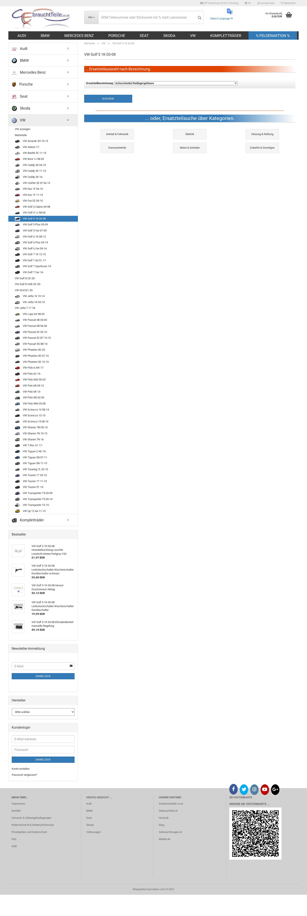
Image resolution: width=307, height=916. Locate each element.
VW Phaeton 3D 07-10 (35, 355)
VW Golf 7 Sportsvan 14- (37, 266)
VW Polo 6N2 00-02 (34, 379)
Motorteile (21, 135)
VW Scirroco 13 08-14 (35, 421)
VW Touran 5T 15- (33, 487)
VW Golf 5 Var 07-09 (34, 230)
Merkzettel (289, 3)
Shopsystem (140, 889)
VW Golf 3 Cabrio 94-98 (36, 206)
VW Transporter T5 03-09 (37, 493)
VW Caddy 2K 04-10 (34, 165)
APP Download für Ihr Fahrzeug (220, 3)
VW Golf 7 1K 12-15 (34, 254)
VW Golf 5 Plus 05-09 (35, 224)
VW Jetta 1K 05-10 (33, 302)
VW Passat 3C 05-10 (34, 332)
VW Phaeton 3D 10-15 (35, 361)
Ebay (161, 824)
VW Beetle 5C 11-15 (34, 152)
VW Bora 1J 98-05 (33, 158)
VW (193, 35)
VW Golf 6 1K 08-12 (34, 236)
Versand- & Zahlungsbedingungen (31, 817)
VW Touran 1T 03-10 (34, 475)
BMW (45, 35)
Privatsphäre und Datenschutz (29, 832)
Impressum (18, 803)
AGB (14, 846)
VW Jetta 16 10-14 (33, 296)
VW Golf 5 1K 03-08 (34, 218)
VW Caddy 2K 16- (32, 176)
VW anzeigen (22, 129)
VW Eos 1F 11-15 (32, 194)
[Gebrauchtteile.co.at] (44, 18)
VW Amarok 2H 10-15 (35, 141)
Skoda (169, 35)
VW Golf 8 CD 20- (25, 278)
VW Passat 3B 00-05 (34, 319)
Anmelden (43, 676)
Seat (144, 35)
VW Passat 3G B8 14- (35, 343)
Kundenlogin (267, 3)
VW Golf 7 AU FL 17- (34, 260)
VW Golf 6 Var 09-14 (34, 248)
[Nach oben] (295, 910)
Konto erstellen (20, 768)
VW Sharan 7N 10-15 (34, 433)
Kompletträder (225, 35)
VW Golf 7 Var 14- (33, 272)
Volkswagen (93, 832)
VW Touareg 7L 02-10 (35, 469)
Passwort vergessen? (24, 774)
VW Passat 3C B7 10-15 (36, 337)
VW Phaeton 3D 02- (34, 349)
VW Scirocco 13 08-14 (35, 409)
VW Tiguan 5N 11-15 (34, 463)
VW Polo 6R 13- (31, 391)
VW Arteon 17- (31, 147)
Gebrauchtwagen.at (170, 832)
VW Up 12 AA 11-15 (34, 511)
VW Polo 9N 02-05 (33, 397)
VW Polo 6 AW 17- (33, 367)
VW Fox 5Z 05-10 (32, 200)
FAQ (13, 839)
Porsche (116, 35)
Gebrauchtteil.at (168, 810)
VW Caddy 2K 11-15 (34, 170)
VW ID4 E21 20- (24, 290)
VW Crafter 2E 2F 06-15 (36, 182)
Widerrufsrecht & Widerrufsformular (32, 824)
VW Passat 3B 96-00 (34, 325)
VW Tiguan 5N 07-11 (34, 457)
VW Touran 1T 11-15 (34, 481)
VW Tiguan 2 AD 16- (34, 451)
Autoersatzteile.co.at (171, 803)
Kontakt (16, 810)
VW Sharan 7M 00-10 (35, 427)
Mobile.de (164, 839)
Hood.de (164, 817)
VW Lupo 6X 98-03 (33, 314)
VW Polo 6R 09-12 (33, 385)
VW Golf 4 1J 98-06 (34, 212)
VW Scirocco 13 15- (34, 415)
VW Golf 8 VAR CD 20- (28, 284)
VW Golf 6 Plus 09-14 (35, 242)
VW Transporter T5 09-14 (37, 499)
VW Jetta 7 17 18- (25, 308)
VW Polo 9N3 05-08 (34, 403)
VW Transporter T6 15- (35, 505)
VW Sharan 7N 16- (33, 439)
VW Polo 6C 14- (31, 373)
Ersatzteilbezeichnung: (100, 83)
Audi (22, 35)
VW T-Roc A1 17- (32, 445)
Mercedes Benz (79, 35)
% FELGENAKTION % (273, 35)
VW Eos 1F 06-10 (32, 188)
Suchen (108, 98)
